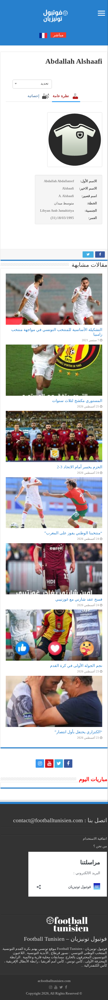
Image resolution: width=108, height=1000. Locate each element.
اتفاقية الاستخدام (95, 839)
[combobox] (32, 83)
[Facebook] (68, 763)
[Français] (43, 35)
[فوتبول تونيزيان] (54, 14)
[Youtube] (49, 763)
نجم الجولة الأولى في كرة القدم (76, 665)
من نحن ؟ (100, 846)
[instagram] (40, 763)
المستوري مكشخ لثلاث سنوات (77, 400)
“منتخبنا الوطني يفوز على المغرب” (73, 533)
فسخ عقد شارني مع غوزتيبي (78, 599)
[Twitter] (59, 763)
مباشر (58, 35)
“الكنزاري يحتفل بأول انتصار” (78, 732)
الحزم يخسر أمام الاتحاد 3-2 (79, 467)
